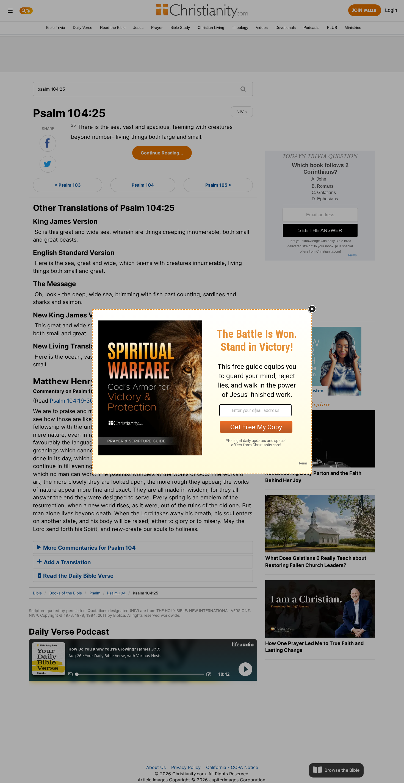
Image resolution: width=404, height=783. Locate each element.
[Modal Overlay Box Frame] (202, 391)
